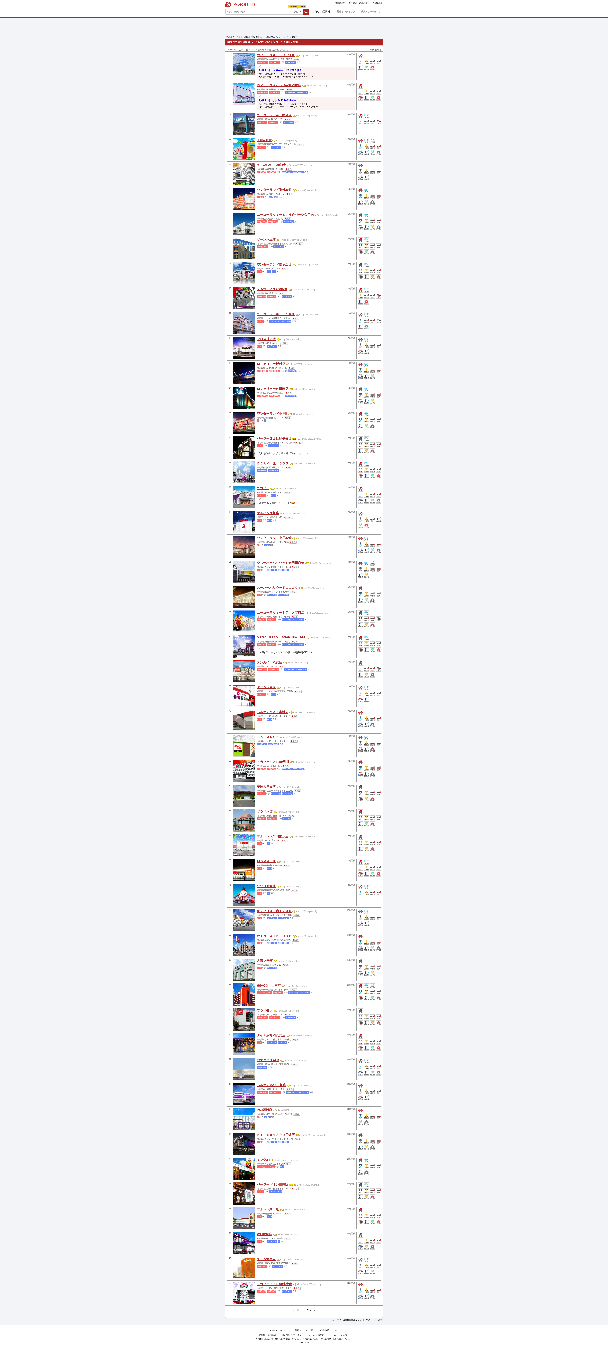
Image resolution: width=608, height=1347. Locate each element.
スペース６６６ (268, 737)
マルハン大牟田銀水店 (272, 836)
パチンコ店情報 (321, 11)
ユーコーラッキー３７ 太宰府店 (280, 612)
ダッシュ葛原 (266, 687)
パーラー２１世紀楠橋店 (274, 438)
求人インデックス (370, 11)
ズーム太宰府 (266, 1259)
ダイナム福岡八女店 (271, 1035)
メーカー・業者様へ (339, 1335)
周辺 (297, 59)
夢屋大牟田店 (266, 786)
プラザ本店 (265, 811)
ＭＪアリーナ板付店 (271, 364)
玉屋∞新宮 (264, 140)
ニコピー (263, 488)
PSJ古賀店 (264, 1234)
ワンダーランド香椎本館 (274, 190)
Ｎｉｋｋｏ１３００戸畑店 (276, 1134)
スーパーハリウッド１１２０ (277, 587)
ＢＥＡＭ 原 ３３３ (272, 463)
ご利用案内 (295, 1330)
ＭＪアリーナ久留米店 (272, 388)
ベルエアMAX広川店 (271, 1085)
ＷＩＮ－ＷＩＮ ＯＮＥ (274, 936)
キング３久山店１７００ (274, 911)
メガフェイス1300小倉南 (274, 1284)
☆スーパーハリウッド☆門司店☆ (280, 563)
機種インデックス (345, 11)
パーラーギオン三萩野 (272, 1184)
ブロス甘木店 (266, 339)
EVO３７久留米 (268, 1060)
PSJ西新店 (264, 1110)
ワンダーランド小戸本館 (274, 538)
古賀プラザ (265, 960)
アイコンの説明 (375, 1320)
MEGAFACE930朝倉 (271, 165)
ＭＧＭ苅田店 (266, 861)
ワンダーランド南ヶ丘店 (274, 264)
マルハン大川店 (268, 513)
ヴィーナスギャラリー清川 (276, 55)
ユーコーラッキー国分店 (274, 115)
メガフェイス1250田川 (273, 761)
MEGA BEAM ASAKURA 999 (281, 637)
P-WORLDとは (277, 1330)
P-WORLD (240, 4)
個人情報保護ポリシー (293, 1335)
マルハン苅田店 (268, 1209)
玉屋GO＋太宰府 (269, 985)
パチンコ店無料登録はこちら (348, 1320)
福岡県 (239, 37)
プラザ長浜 (265, 1010)
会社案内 (310, 1330)
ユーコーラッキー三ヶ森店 (276, 314)
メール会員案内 (316, 1335)
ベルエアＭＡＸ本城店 (272, 712)
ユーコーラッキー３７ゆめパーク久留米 (285, 214)
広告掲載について (329, 1330)
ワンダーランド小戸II (272, 413)
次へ (309, 1310)
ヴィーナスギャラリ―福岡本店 (279, 85)
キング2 (262, 1159)
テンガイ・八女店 (269, 662)
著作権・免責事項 (267, 1335)
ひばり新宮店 (266, 886)
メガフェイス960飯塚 (272, 289)
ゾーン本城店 (266, 239)
